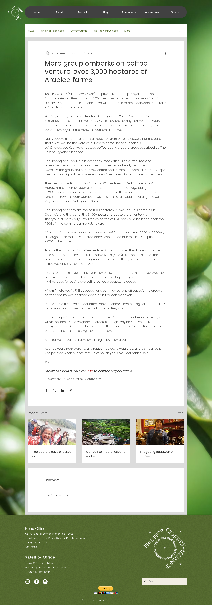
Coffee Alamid (78, 30)
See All (180, 412)
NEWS (31, 30)
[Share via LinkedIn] (62, 390)
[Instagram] (45, 581)
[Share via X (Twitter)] (54, 390)
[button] (128, 12)
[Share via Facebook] (46, 390)
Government (53, 379)
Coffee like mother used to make (106, 454)
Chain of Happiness (52, 30)
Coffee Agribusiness (106, 30)
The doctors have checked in (52, 454)
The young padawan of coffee (157, 454)
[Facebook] (36, 581)
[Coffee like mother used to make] (106, 432)
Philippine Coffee (73, 379)
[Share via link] (70, 390)
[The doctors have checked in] (52, 432)
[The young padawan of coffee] (160, 432)
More (127, 30)
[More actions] (165, 53)
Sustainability (93, 379)
